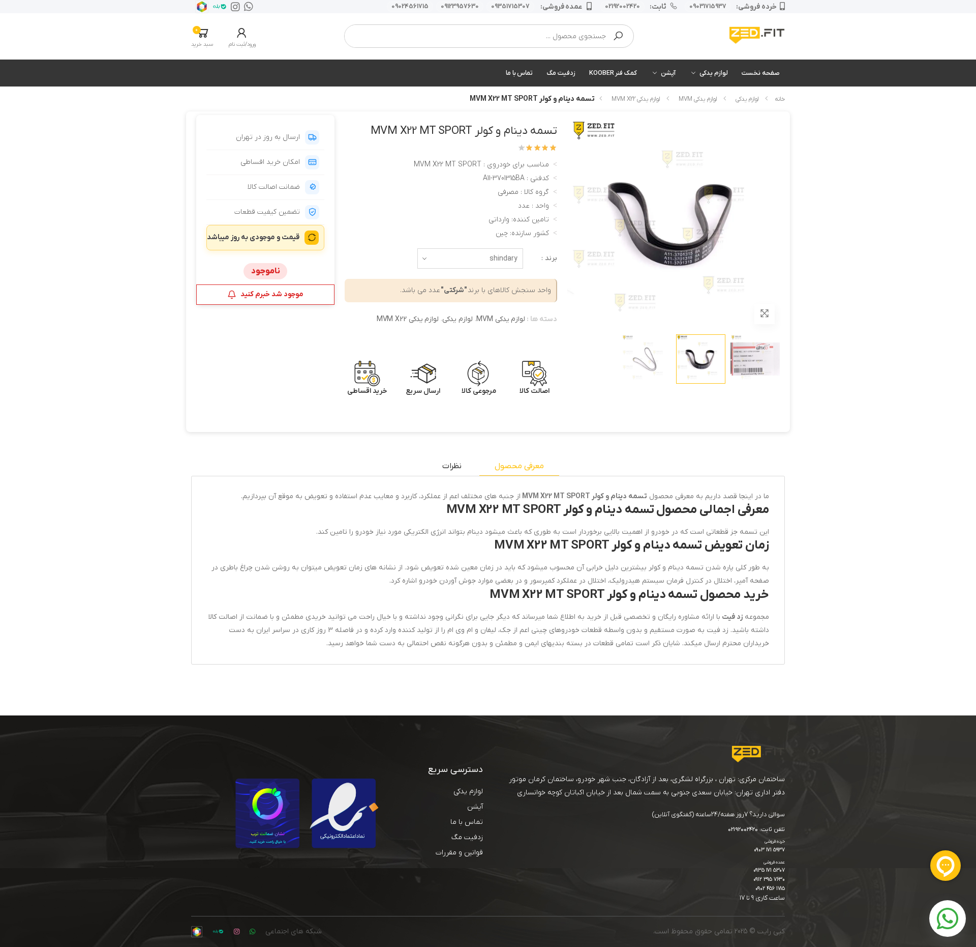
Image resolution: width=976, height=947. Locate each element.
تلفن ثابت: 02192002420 (756, 830)
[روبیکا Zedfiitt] (199, 6)
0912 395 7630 (769, 879)
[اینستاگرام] (233, 7)
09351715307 (510, 7)
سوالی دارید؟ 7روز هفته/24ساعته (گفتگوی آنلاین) (718, 814)
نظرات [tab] (452, 466)
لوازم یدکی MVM (698, 99)
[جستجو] (618, 36)
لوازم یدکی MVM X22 (636, 99)
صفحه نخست (761, 73)
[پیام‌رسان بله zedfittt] (217, 7)
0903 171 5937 (769, 850)
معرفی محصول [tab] (519, 466)
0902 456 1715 (770, 888)
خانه (780, 99)
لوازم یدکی (713, 73)
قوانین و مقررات (459, 852)
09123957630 (460, 7)
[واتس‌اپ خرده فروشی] (246, 7)
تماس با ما (519, 73)
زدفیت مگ (560, 73)
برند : (549, 258)
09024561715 (410, 7)
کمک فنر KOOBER (613, 73)
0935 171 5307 (769, 870)
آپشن (668, 73)
